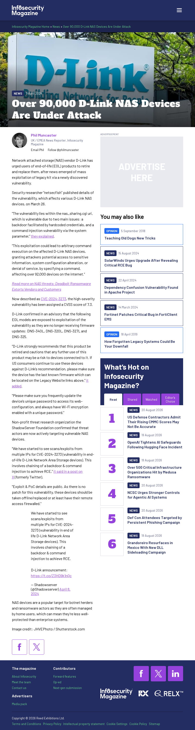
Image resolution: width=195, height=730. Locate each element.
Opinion (111, 231)
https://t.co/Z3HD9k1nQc (51, 575)
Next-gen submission (67, 688)
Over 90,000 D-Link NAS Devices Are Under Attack (97, 26)
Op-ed (57, 682)
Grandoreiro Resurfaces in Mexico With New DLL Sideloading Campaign (150, 547)
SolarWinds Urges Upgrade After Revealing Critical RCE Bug (141, 262)
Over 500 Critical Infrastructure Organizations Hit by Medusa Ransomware (154, 472)
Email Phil (37, 150)
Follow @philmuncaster (63, 150)
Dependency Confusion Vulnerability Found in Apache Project (141, 289)
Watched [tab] (151, 399)
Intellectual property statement (84, 724)
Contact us (19, 688)
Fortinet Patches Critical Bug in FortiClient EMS (140, 316)
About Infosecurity (24, 676)
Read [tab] (113, 399)
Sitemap (154, 724)
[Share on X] (36, 647)
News (56, 26)
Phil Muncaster (44, 135)
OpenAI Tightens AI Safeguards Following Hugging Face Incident (154, 444)
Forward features (64, 676)
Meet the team (21, 682)
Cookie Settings (117, 724)
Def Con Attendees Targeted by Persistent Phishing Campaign (154, 519)
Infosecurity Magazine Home (30, 26)
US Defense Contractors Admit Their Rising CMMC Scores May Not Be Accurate (154, 422)
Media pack (19, 704)
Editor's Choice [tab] (170, 399)
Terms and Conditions (26, 724)
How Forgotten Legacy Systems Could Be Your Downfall (139, 343)
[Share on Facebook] (19, 647)
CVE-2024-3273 (53, 298)
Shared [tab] (132, 399)
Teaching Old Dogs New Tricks (130, 238)
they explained (42, 236)
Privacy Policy (52, 724)
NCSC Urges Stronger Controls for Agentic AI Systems (153, 494)
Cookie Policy (138, 724)
